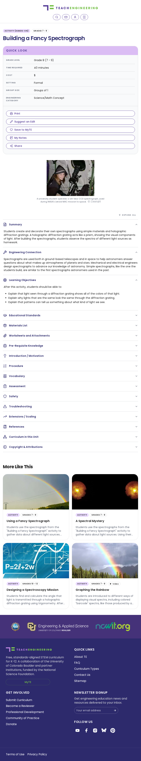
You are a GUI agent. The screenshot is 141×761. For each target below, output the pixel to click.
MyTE (28, 682)
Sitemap (80, 681)
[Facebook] (86, 730)
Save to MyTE (23, 130)
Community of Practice (22, 718)
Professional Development (25, 712)
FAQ (77, 663)
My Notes (20, 138)
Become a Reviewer (20, 706)
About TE (80, 657)
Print (17, 113)
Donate (11, 724)
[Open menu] (84, 17)
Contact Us (82, 675)
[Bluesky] (104, 730)
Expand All (129, 214)
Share (18, 146)
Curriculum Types (86, 669)
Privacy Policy (37, 754)
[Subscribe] (66, 17)
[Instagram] (95, 730)
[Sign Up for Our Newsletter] (115, 710)
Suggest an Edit (24, 121)
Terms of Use (15, 754)
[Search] (57, 17)
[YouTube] (77, 730)
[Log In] (75, 17)
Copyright (96, 201)
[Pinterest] (112, 730)
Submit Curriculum (19, 700)
